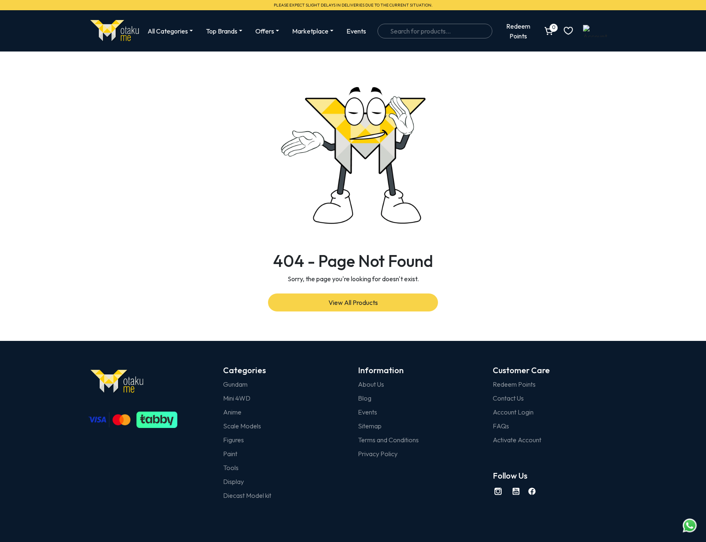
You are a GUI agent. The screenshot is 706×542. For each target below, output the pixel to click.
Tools (231, 468)
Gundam (235, 384)
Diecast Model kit (247, 495)
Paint (230, 454)
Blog (364, 398)
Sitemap (370, 426)
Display (233, 481)
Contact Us (508, 398)
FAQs (501, 426)
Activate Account (517, 440)
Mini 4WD (236, 398)
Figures (233, 440)
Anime (232, 412)
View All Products (353, 302)
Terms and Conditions (388, 440)
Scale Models (242, 426)
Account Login (513, 412)
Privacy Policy (378, 454)
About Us (371, 384)
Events (356, 31)
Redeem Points (514, 384)
